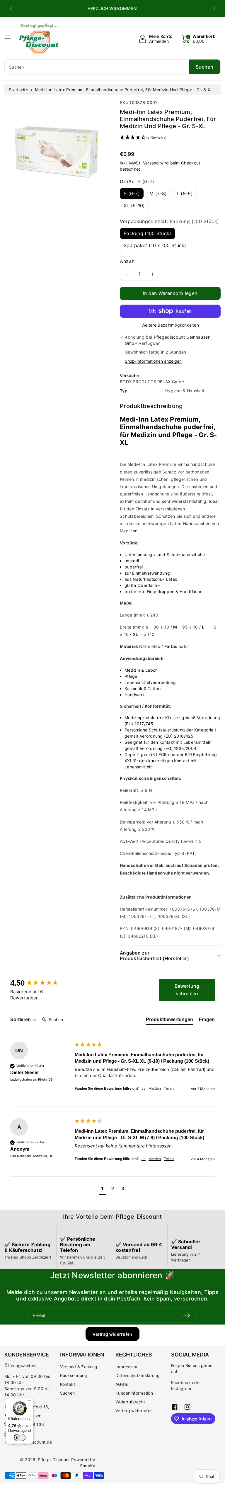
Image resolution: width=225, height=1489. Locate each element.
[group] (41, 983)
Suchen (67, 1392)
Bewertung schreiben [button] (187, 989)
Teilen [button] (169, 1088)
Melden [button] (155, 1088)
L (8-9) (185, 193)
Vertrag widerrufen (112, 1334)
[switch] (19, 1437)
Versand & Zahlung (79, 1366)
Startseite (18, 89)
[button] (10, 38)
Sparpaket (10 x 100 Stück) (155, 245)
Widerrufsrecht (130, 1401)
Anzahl (128, 261)
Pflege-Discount (54, 1459)
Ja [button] (144, 1088)
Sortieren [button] (21, 1019)
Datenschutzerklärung (137, 1375)
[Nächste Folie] (214, 8)
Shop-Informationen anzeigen (153, 361)
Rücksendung (73, 1375)
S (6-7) (132, 193)
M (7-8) (158, 193)
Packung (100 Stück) (147, 233)
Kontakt (67, 1384)
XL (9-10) (134, 205)
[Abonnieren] (186, 1315)
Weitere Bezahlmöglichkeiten (170, 324)
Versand (151, 162)
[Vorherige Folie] (10, 8)
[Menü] (29, 1401)
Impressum (126, 1366)
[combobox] (112, 67)
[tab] (169, 1020)
